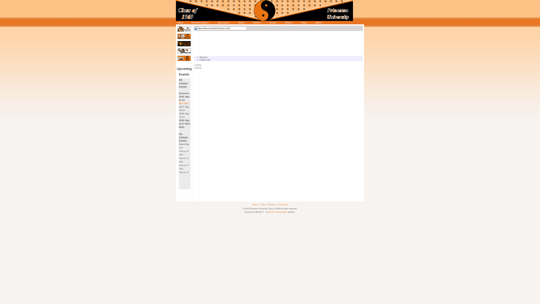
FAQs (262, 205)
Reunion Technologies (277, 212)
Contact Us (283, 205)
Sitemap (271, 205)
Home (180, 23)
